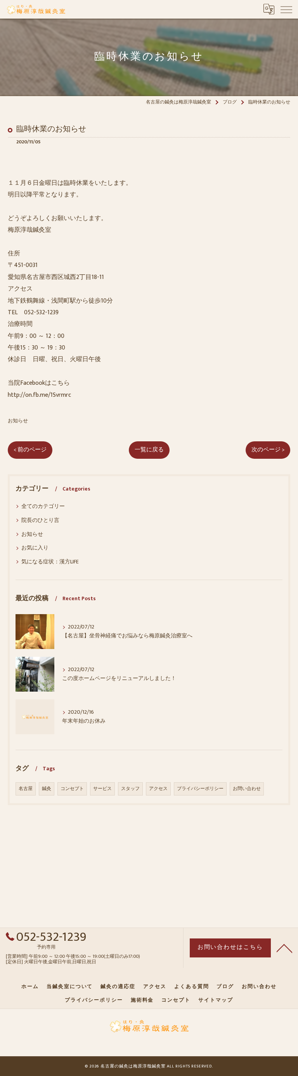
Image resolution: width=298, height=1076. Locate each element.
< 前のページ (30, 450)
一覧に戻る (149, 450)
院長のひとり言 (40, 520)
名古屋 (26, 788)
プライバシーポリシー (200, 788)
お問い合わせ (247, 788)
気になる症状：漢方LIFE (50, 561)
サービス (102, 788)
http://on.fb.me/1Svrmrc (39, 395)
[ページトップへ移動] (284, 947)
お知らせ (18, 421)
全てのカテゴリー (43, 506)
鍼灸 (46, 788)
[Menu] (286, 8)
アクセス (158, 788)
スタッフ (130, 788)
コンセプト (72, 788)
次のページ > (267, 450)
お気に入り (35, 547)
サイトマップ (215, 1000)
